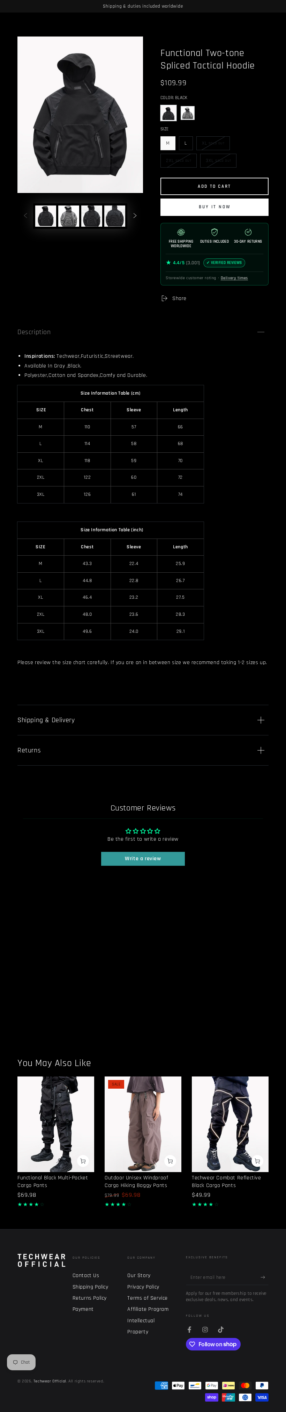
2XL (179, 163)
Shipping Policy (90, 1287)
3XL (218, 163)
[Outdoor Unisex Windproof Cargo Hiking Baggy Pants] (143, 1124)
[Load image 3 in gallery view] (91, 216)
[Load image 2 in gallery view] (68, 216)
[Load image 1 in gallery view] (45, 216)
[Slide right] (135, 216)
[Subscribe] (265, 1277)
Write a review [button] (143, 858)
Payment (83, 1309)
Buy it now (215, 207)
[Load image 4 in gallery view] (114, 216)
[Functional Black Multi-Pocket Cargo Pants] (55, 1124)
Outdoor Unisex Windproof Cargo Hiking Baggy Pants (136, 1181)
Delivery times (234, 278)
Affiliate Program (147, 1309)
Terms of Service (147, 1298)
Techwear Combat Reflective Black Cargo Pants (226, 1181)
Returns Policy (90, 1298)
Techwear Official (49, 1381)
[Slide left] (25, 216)
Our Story (138, 1275)
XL (215, 145)
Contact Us (86, 1275)
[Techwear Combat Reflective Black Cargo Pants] (230, 1124)
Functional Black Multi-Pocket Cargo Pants (52, 1181)
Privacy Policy (143, 1287)
